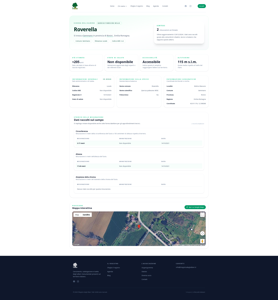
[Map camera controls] (202, 233)
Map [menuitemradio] (77, 215)
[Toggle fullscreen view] (202, 215)
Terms (203, 245)
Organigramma (147, 268)
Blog (148, 6)
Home (112, 6)
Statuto (144, 271)
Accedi (201, 6)
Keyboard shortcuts (177, 245)
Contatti (165, 6)
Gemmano (88, 35)
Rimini (110, 35)
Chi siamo (121, 6)
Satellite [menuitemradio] (86, 215)
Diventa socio (146, 275)
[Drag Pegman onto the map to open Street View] (202, 241)
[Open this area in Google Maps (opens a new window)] (76, 244)
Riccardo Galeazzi (199, 292)
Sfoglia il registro (136, 6)
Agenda (156, 6)
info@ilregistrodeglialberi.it (186, 267)
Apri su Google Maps (196, 207)
